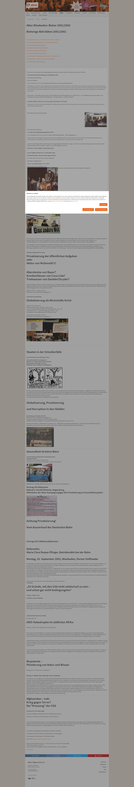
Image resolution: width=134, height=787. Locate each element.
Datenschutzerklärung (58, 201)
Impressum (75, 201)
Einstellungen (103, 204)
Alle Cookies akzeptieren (101, 209)
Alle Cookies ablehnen (88, 209)
